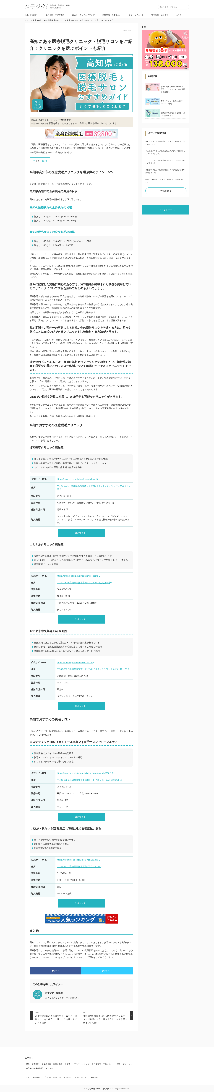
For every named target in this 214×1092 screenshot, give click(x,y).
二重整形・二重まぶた (111, 15)
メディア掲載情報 (33, 1077)
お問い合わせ (81, 1077)
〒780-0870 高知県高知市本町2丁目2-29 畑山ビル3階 (83, 582)
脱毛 (34, 20)
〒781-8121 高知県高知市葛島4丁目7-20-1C (79, 866)
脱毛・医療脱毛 (31, 15)
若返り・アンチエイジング (83, 15)
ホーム (27, 20)
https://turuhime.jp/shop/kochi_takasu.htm (77, 859)
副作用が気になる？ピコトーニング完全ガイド (173, 114)
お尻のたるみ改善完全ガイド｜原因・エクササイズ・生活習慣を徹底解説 (173, 89)
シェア (56, 971)
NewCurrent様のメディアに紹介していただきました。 (164, 181)
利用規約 (94, 1077)
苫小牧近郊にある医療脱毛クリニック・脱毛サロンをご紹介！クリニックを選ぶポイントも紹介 (56, 1016)
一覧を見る (165, 190)
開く (44, 161)
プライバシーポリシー (52, 1077)
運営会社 (68, 1077)
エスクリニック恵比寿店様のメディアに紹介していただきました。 (165, 162)
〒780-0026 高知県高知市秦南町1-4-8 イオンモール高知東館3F (88, 780)
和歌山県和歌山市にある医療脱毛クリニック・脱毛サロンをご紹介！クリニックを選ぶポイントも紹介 (105, 1016)
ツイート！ (108, 971)
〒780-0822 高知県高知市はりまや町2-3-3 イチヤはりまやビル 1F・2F (92, 669)
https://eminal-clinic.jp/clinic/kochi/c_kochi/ (77, 576)
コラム (179, 15)
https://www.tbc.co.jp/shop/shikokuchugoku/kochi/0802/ (84, 773)
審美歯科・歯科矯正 (159, 15)
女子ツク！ (105, 1088)
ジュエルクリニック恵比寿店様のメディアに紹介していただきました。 (165, 152)
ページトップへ (167, 210)
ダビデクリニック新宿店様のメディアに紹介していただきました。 (165, 171)
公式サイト (80, 532)
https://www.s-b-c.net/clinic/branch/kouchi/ (77, 479)
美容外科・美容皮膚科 (55, 15)
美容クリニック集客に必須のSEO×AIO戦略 (172, 102)
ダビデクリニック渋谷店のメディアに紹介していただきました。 (165, 142)
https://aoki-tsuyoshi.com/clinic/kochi (75, 662)
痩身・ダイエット (136, 15)
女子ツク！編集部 (54, 992)
